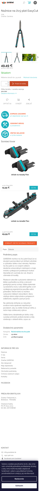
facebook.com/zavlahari (12, 458)
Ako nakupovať (6, 363)
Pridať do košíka (20, 84)
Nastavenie (19, 479)
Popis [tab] (5, 249)
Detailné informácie (8, 93)
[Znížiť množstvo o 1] (9, 85)
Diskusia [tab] (11, 249)
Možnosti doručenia (30, 77)
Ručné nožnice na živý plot (20, 332)
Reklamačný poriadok (8, 368)
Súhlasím (19, 486)
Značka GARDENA (7, 360)
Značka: (7, 16)
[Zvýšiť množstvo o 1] (9, 82)
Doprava (4, 352)
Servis (3, 357)
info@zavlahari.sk (10, 452)
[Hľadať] (24, 3)
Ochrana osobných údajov (10, 374)
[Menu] (35, 3)
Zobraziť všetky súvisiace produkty (20, 243)
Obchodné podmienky (9, 371)
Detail (33, 188)
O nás (3, 355)
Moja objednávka (7, 366)
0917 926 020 (8, 455)
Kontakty (4, 376)
